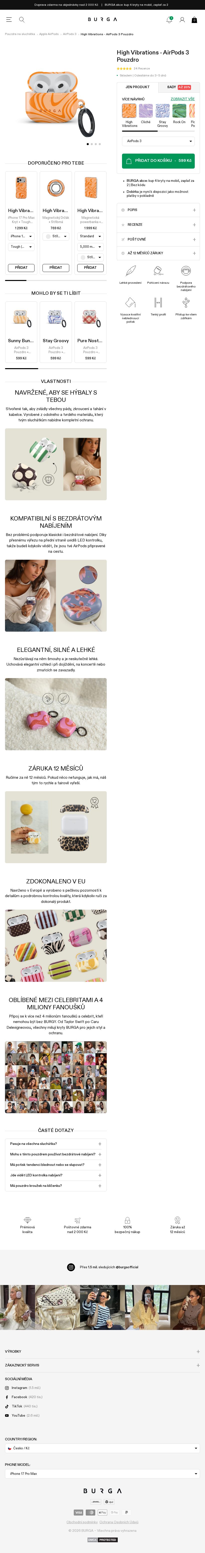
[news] (169, 20)
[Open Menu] (9, 20)
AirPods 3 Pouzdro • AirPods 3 (21, 350)
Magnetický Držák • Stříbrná (55, 220)
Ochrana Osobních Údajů (119, 1522)
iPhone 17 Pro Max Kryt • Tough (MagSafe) (21, 220)
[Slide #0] (88, 144)
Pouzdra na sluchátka (20, 34)
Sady (178, 87)
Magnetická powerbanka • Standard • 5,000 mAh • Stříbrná (91, 220)
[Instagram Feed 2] (147, 1307)
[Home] (102, 19)
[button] (133, 68)
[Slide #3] (100, 144)
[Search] (22, 20)
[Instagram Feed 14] (57, 1307)
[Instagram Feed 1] (102, 1307)
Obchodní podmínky (82, 1522)
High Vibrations (24, 211)
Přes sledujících (109, 1267)
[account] (182, 20)
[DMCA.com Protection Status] (103, 1540)
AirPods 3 (69, 34)
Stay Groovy (56, 341)
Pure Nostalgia (92, 341)
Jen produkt (138, 87)
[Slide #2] (96, 144)
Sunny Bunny (21, 341)
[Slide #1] (92, 144)
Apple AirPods (48, 34)
